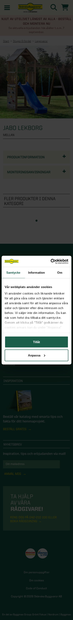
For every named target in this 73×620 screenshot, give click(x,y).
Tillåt (36, 342)
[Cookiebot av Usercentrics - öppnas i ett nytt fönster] (51, 261)
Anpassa (34, 355)
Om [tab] (59, 272)
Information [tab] (36, 272)
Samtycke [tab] (13, 272)
